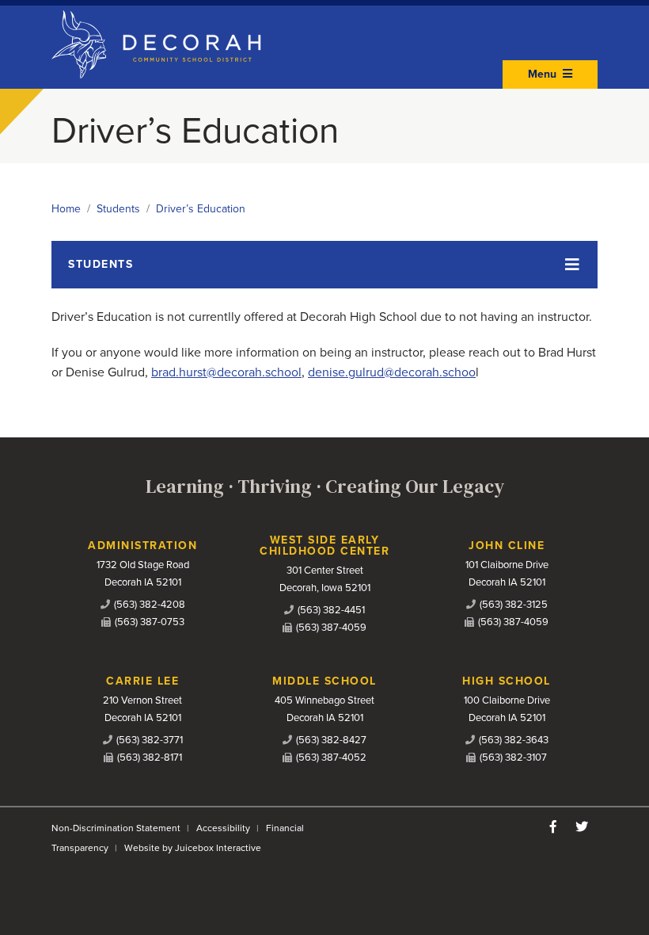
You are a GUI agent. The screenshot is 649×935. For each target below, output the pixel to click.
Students (118, 209)
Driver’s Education (200, 209)
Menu (544, 74)
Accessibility (223, 828)
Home (66, 209)
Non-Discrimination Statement (115, 828)
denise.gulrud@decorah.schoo (392, 372)
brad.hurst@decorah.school (226, 372)
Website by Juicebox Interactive (192, 847)
